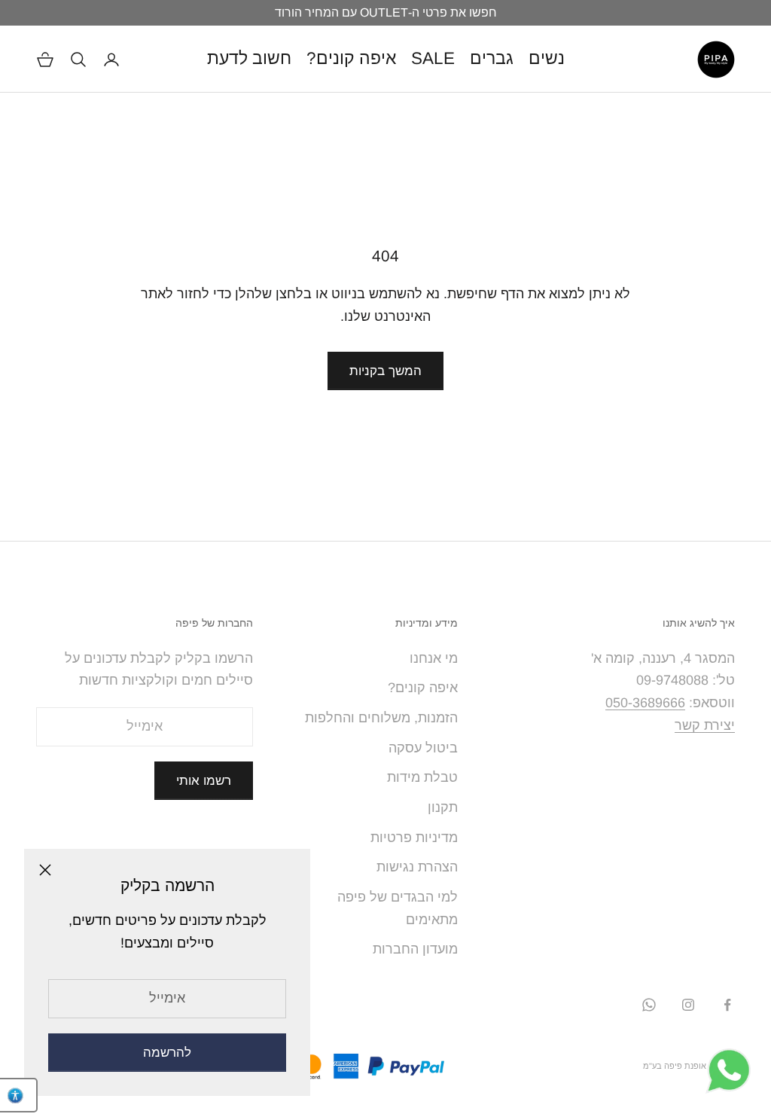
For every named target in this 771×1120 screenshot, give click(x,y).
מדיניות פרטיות (414, 837)
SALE (433, 58)
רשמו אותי (203, 781)
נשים (547, 58)
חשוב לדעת (249, 58)
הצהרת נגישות (417, 866)
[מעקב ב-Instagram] (688, 1004)
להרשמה (167, 1052)
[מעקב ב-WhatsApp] (649, 1004)
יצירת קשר (705, 725)
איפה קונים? (351, 58)
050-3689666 (645, 702)
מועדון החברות (415, 949)
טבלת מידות (422, 777)
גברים (491, 58)
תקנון (443, 807)
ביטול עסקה (423, 747)
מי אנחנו (434, 658)
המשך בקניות (385, 371)
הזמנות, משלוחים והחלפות (381, 717)
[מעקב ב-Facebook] (727, 1004)
